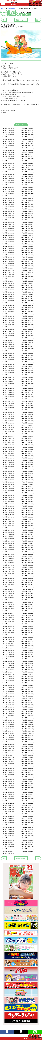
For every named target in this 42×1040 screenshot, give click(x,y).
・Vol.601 (8, 198)
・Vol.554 (27, 248)
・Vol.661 (8, 132)
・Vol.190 (27, 646)
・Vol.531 (8, 274)
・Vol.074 (27, 772)
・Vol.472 (27, 338)
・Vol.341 (8, 482)
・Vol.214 (27, 619)
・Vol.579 (8, 222)
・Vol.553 (8, 250)
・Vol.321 (8, 504)
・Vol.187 (8, 650)
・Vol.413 (8, 403)
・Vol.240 (27, 591)
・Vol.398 (27, 418)
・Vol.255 (8, 576)
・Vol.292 (27, 534)
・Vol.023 (8, 829)
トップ (2, 8)
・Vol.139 (8, 702)
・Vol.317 (8, 508)
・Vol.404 (27, 412)
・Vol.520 (27, 285)
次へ (37, 20)
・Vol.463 (8, 349)
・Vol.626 (27, 170)
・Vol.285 (8, 543)
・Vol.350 (27, 471)
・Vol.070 (27, 777)
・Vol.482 (27, 327)
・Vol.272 (27, 556)
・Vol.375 (8, 445)
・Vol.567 (8, 235)
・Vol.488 (27, 320)
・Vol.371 (8, 449)
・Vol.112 (27, 731)
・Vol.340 (27, 482)
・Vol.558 (27, 244)
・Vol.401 (8, 416)
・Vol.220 (27, 613)
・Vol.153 (8, 687)
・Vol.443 (8, 370)
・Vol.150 (27, 689)
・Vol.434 (27, 379)
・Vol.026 (27, 825)
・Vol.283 (8, 545)
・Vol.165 (8, 674)
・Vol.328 (27, 495)
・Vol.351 (8, 471)
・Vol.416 (27, 399)
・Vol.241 (8, 591)
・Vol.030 (27, 820)
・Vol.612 (27, 185)
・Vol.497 (8, 311)
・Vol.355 (8, 466)
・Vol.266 (27, 563)
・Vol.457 (8, 355)
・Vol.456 (27, 355)
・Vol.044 (27, 805)
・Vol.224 (27, 608)
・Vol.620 (27, 176)
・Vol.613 (8, 185)
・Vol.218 (27, 615)
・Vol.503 (8, 305)
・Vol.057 (8, 792)
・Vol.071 (8, 777)
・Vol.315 (8, 510)
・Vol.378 (27, 440)
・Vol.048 (27, 801)
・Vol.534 (27, 270)
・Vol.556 (27, 246)
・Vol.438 (27, 375)
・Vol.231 (8, 602)
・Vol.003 (8, 851)
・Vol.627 (8, 170)
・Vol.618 (27, 178)
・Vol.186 (27, 650)
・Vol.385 (8, 434)
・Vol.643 (8, 152)
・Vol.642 (27, 152)
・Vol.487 (8, 322)
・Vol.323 (8, 501)
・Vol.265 (8, 565)
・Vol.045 (8, 805)
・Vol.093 (8, 753)
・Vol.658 (27, 135)
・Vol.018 (27, 833)
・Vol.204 (27, 630)
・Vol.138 (27, 702)
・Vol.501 (8, 307)
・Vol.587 (8, 213)
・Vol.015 (8, 838)
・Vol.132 (27, 709)
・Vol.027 (8, 825)
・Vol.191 (8, 646)
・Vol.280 (27, 547)
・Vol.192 (27, 643)
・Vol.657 (8, 137)
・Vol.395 (8, 423)
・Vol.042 (27, 807)
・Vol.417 (8, 399)
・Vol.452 (27, 360)
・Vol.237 (8, 595)
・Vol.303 (8, 523)
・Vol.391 (8, 427)
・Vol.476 (27, 333)
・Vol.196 (27, 639)
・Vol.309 (8, 517)
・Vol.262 (27, 567)
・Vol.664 (27, 128)
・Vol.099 (8, 746)
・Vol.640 (27, 154)
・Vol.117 (8, 726)
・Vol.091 (8, 755)
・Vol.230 (27, 602)
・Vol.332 (27, 490)
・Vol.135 (8, 707)
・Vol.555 (8, 248)
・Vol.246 (27, 584)
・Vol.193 (8, 643)
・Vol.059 (8, 790)
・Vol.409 (8, 408)
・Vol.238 (27, 593)
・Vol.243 (8, 589)
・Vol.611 (8, 187)
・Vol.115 (8, 729)
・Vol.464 (27, 346)
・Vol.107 (8, 737)
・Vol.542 (27, 261)
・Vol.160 (27, 678)
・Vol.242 (27, 589)
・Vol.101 (8, 744)
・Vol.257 (8, 574)
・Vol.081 (8, 766)
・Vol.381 (8, 438)
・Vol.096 (27, 748)
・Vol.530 (27, 274)
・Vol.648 (27, 145)
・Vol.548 (27, 255)
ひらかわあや (11, 8)
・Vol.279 (8, 549)
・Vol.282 (27, 545)
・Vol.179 (8, 659)
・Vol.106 (27, 737)
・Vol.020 (27, 831)
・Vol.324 (27, 499)
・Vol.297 (8, 530)
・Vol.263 (8, 567)
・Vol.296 (27, 530)
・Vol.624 (27, 172)
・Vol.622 (27, 174)
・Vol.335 (8, 488)
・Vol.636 (27, 159)
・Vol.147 (8, 694)
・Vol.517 (8, 290)
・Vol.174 (27, 663)
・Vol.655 (8, 139)
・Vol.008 (27, 844)
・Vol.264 (27, 565)
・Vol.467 (8, 344)
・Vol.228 (27, 604)
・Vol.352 (27, 469)
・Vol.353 (8, 469)
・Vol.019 (8, 833)
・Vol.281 (8, 547)
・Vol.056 (27, 792)
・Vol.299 (8, 528)
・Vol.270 (27, 558)
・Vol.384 (27, 434)
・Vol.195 (8, 641)
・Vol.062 (27, 785)
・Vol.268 (27, 560)
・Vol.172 (27, 665)
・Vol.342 (27, 480)
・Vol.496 (27, 311)
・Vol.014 (27, 838)
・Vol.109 (8, 735)
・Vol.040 (27, 809)
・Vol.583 (8, 218)
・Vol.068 (27, 779)
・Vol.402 (27, 414)
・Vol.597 (8, 202)
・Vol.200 (27, 635)
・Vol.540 (27, 263)
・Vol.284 (27, 543)
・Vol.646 (27, 148)
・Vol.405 (8, 412)
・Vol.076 (27, 770)
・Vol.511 (8, 296)
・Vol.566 (27, 235)
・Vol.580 (27, 220)
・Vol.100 (27, 744)
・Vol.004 (27, 849)
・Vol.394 (27, 423)
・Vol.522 (27, 283)
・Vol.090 (27, 755)
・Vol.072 (27, 774)
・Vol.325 (8, 499)
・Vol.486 (27, 322)
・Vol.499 (8, 309)
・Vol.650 (27, 143)
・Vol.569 (8, 233)
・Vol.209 (8, 626)
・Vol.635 (8, 161)
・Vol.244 (27, 587)
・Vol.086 (27, 759)
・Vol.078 (27, 768)
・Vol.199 (8, 637)
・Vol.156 (27, 683)
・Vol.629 (8, 167)
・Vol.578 (27, 222)
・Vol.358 (27, 462)
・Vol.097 (8, 748)
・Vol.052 (27, 796)
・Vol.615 (8, 183)
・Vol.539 (8, 266)
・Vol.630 (27, 165)
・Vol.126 (27, 715)
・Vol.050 (27, 798)
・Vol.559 (8, 244)
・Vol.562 (27, 239)
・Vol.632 (27, 163)
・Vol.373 (8, 447)
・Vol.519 (8, 287)
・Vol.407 (8, 410)
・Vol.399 (8, 418)
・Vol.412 (27, 403)
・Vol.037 (8, 814)
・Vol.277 (8, 552)
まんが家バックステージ (15, 13)
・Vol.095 (8, 750)
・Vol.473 (8, 338)
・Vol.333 (8, 490)
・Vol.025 (8, 827)
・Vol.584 (27, 215)
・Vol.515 (8, 292)
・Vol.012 (27, 840)
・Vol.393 (8, 425)
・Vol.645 (8, 150)
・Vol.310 (27, 515)
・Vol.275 (8, 554)
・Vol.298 (27, 528)
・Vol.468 (27, 342)
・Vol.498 (27, 309)
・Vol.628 (27, 167)
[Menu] (3, 3)
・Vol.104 (27, 739)
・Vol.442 (27, 370)
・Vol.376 (27, 442)
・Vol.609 (8, 189)
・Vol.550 (27, 252)
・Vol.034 (27, 816)
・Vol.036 (27, 814)
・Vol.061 (8, 788)
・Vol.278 (27, 549)
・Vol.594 (27, 204)
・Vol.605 (8, 194)
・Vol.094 (27, 750)
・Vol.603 (8, 196)
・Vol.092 (27, 753)
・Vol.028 (27, 823)
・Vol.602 (27, 196)
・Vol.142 (27, 698)
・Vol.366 (27, 453)
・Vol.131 (8, 711)
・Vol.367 (8, 453)
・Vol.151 (8, 689)
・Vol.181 (8, 657)
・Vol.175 (8, 663)
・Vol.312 (27, 512)
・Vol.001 (8, 853)
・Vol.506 (27, 300)
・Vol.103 (8, 742)
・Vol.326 (27, 497)
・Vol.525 (8, 281)
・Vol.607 (8, 191)
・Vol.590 (27, 209)
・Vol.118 (27, 724)
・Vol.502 (27, 305)
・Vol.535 (8, 270)
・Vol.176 (27, 661)
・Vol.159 (8, 681)
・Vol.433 (8, 381)
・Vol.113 (8, 731)
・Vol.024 (27, 827)
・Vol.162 (27, 676)
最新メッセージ (21, 20)
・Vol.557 (8, 246)
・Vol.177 (8, 661)
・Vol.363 (8, 458)
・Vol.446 (27, 366)
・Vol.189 (8, 648)
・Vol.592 (27, 207)
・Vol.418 (27, 397)
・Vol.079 (8, 768)
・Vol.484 (27, 325)
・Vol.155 (8, 685)
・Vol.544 (27, 259)
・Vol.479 (8, 331)
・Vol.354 (27, 466)
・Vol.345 (8, 477)
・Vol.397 (8, 421)
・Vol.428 (27, 386)
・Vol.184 (27, 652)
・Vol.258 (27, 571)
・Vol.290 (27, 536)
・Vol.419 (8, 397)
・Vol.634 (27, 161)
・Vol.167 (8, 672)
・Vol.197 (8, 639)
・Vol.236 (27, 595)
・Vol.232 (27, 600)
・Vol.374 (27, 445)
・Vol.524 (27, 281)
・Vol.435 (8, 379)
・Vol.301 (8, 525)
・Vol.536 (27, 268)
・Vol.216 (27, 617)
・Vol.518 (27, 287)
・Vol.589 (8, 211)
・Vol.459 (8, 353)
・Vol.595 (8, 204)
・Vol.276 (27, 552)
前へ (4, 20)
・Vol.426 (27, 388)
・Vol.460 (27, 351)
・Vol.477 (8, 333)
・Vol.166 (27, 672)
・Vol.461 (8, 351)
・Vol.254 (27, 576)
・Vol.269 (8, 560)
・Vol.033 (8, 818)
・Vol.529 (8, 276)
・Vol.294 (27, 532)
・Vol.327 (8, 497)
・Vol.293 (8, 534)
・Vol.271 (8, 558)
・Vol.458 (27, 353)
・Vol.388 (27, 429)
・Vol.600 (27, 198)
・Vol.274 (27, 554)
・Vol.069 (8, 779)
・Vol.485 (8, 325)
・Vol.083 (8, 764)
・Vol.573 (8, 228)
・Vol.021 (8, 831)
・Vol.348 (27, 473)
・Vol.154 (27, 685)
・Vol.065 (8, 783)
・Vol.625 (8, 172)
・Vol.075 (8, 772)
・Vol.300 (27, 525)
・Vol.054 (27, 794)
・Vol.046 (27, 803)
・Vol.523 (8, 283)
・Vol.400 (27, 416)
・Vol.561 (8, 242)
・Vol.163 (8, 676)
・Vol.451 (8, 362)
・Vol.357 (8, 464)
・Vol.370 (27, 449)
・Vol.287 (8, 541)
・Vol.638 (27, 156)
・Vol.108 (27, 735)
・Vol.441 (8, 373)
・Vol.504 (27, 303)
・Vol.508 (27, 298)
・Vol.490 (27, 318)
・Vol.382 (27, 436)
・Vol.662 (27, 130)
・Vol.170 (27, 667)
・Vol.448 (27, 364)
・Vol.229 (8, 604)
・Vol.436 (27, 377)
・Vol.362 (27, 458)
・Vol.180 (27, 657)
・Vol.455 (8, 357)
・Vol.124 (27, 718)
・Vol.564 (27, 237)
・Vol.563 (8, 239)
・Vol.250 (27, 580)
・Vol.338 (27, 484)
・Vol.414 (27, 401)
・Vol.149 (8, 691)
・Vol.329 (8, 495)
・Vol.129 (8, 713)
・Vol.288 (27, 539)
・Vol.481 (8, 329)
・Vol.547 (8, 257)
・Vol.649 (8, 145)
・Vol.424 (27, 390)
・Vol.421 (8, 394)
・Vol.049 (8, 801)
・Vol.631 (8, 165)
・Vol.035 (8, 816)
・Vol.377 (8, 442)
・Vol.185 (8, 652)
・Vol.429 (8, 386)
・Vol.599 (8, 200)
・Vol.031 (8, 820)
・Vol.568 (27, 233)
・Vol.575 (8, 226)
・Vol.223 (8, 611)
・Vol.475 (8, 335)
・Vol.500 (27, 307)
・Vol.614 (27, 183)
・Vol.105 (8, 739)
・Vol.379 (8, 440)
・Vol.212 (27, 622)
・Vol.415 (8, 401)
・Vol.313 (8, 512)
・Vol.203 (8, 632)
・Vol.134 (27, 707)
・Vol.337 (8, 486)
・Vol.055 (8, 794)
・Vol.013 (8, 840)
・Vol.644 (27, 150)
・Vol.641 (8, 154)
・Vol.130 (27, 711)
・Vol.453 (8, 360)
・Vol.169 (8, 670)
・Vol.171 (8, 667)
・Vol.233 (8, 600)
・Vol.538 (27, 266)
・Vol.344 (27, 477)
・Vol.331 (8, 493)
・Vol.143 (8, 698)
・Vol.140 (27, 700)
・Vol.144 (27, 696)
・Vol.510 (27, 296)
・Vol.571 (8, 231)
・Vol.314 (27, 510)
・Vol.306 (27, 519)
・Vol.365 (8, 456)
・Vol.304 (27, 521)
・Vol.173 (8, 665)
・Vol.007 (8, 847)
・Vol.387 (8, 432)
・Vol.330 (27, 493)
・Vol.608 (27, 189)
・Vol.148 (27, 691)
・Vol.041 (8, 809)
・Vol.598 (27, 200)
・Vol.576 (27, 224)
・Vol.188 (27, 648)
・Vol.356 (27, 464)
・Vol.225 (8, 608)
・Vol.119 (8, 724)
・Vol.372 (27, 447)
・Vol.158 (27, 681)
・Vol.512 (27, 294)
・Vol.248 (27, 582)
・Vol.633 (8, 163)
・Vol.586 (27, 213)
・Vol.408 (27, 408)
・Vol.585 (8, 215)
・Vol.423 (8, 392)
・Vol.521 (8, 285)
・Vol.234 (27, 598)
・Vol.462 (27, 349)
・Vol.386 (27, 432)
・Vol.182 (27, 654)
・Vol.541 (8, 263)
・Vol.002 (27, 851)
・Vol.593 (8, 207)
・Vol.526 (27, 279)
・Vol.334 (27, 488)
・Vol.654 (27, 139)
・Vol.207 (8, 628)
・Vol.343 (8, 480)
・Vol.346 (27, 475)
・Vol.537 (8, 268)
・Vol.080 (27, 766)
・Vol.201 (8, 635)
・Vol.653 (8, 141)
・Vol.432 (27, 381)
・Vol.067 (8, 781)
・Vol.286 (27, 541)
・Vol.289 (8, 539)
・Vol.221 (8, 613)
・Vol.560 (27, 242)
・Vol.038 (27, 812)
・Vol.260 (27, 569)
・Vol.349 (8, 473)
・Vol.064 (27, 783)
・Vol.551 (8, 252)
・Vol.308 (27, 517)
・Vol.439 (8, 375)
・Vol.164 (27, 674)
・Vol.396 (27, 421)
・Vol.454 (27, 357)
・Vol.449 (8, 364)
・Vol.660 (27, 132)
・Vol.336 (27, 486)
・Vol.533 (8, 272)
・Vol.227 (8, 606)
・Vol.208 (27, 626)
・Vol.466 (27, 344)
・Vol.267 (8, 563)
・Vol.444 (27, 368)
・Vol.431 (8, 384)
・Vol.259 (8, 571)
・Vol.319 (8, 506)
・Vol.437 (8, 377)
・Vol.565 (8, 237)
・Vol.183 (8, 654)
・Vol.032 (27, 818)
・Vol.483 (8, 327)
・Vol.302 (27, 523)
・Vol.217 (8, 617)
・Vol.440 (27, 373)
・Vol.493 (8, 316)
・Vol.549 (8, 255)
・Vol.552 (27, 250)
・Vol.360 (27, 460)
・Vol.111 (8, 733)
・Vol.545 (8, 259)
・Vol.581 (8, 220)
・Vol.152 (27, 687)
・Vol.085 (8, 761)
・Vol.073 (8, 774)
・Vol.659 (8, 135)
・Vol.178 (27, 659)
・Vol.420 (27, 394)
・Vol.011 (8, 842)
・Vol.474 (27, 335)
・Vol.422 (27, 392)
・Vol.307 (8, 519)
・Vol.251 (8, 580)
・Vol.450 (27, 362)
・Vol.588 (27, 211)
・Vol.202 (27, 632)
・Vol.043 (8, 807)
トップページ (32, 1037)
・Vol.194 (27, 641)
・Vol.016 (27, 836)
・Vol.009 (8, 844)
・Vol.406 (27, 410)
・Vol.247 (8, 584)
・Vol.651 (8, 143)
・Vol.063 (8, 785)
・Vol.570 (27, 231)
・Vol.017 (8, 836)
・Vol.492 (27, 316)
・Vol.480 (27, 329)
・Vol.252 (27, 578)
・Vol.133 (8, 709)
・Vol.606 (27, 191)
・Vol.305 (8, 521)
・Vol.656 (27, 137)
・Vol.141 (8, 700)
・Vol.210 (27, 624)
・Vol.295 (8, 532)
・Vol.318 (27, 506)
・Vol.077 (8, 770)
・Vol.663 (8, 130)
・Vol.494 (27, 314)
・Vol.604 (27, 194)
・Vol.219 (8, 615)
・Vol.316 (27, 508)
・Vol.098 (27, 746)
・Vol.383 (8, 436)
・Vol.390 (27, 427)
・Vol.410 (27, 405)
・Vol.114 (27, 729)
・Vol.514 (27, 292)
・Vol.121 (8, 722)
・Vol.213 (8, 622)
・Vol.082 (27, 764)
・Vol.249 (8, 582)
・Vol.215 (8, 619)
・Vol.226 (27, 606)
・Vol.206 (27, 628)
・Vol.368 (27, 451)
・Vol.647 (8, 148)
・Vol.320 (27, 504)
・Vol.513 (8, 294)
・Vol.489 (8, 320)
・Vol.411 (8, 405)
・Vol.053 (8, 796)
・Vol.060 (27, 788)
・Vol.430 (27, 384)
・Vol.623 (8, 174)
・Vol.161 (8, 678)
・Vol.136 (27, 705)
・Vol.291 (8, 536)
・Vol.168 (27, 670)
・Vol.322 (27, 501)
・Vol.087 (8, 759)
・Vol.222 (27, 611)
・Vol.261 (8, 569)
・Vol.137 (8, 705)
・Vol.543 (8, 261)
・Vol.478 (27, 331)
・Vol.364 (27, 456)
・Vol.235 (8, 598)
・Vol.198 (27, 637)
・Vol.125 (8, 718)
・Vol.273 (8, 556)
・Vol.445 (8, 368)
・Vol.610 (27, 187)
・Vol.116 (27, 726)
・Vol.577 (8, 224)
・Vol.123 (8, 720)
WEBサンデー (35, 3)
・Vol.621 (8, 176)
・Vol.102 (27, 742)
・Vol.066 (27, 781)
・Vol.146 (27, 694)
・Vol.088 (27, 757)
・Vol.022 (27, 829)
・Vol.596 (27, 202)
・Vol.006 (27, 847)
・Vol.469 (8, 342)
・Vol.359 (8, 462)
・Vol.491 (8, 318)
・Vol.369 (8, 451)
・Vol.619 (8, 178)
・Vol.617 (8, 180)
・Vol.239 (8, 593)
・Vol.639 (8, 156)
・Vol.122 (27, 720)
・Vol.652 (27, 141)
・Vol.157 (8, 683)
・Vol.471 (8, 340)
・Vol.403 (8, 414)
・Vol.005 (8, 849)
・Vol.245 (8, 587)
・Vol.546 (27, 257)
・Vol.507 (8, 300)
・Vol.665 (8, 128)
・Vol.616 (27, 180)
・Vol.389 (8, 429)
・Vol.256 (27, 574)
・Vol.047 (8, 803)
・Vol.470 (27, 340)
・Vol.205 (8, 630)
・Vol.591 (8, 209)
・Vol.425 (8, 390)
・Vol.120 (27, 722)
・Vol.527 (8, 279)
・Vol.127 (8, 715)
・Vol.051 (8, 798)
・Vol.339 (8, 484)
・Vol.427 (8, 388)
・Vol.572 (27, 228)
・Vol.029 (8, 823)
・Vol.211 (8, 624)
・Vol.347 (8, 475)
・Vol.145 (8, 696)
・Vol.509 (8, 298)
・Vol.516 (27, 290)
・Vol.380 (27, 438)
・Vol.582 (27, 218)
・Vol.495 (8, 314)
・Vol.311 (8, 515)
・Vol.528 (27, 276)
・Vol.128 (27, 713)
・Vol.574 (27, 226)
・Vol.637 (8, 159)
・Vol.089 (8, 757)
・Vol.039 (8, 812)
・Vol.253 (8, 578)
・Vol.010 (27, 842)
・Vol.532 (27, 272)
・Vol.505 (8, 303)
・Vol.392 (27, 425)
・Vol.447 (8, 366)
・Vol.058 (27, 790)
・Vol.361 (8, 460)
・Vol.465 (8, 346)
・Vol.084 (27, 761)
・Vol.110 (27, 733)
